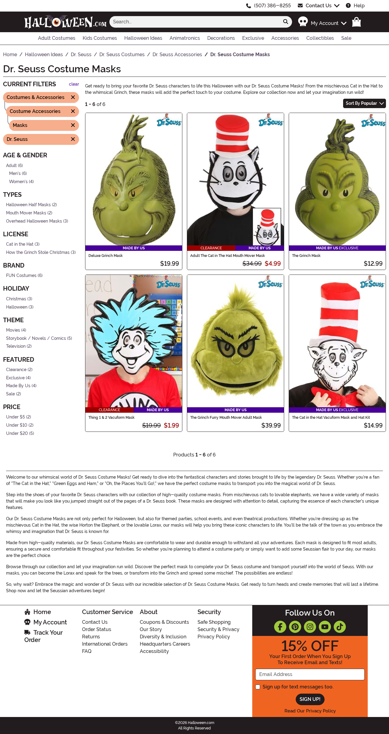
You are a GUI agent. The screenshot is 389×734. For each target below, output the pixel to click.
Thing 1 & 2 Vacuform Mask (111, 417)
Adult (11, 165)
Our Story (151, 629)
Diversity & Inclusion (163, 637)
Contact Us (319, 6)
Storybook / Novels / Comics (36, 338)
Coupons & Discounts (164, 622)
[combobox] (194, 22)
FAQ (86, 651)
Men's (15, 173)
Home (42, 612)
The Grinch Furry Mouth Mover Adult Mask (226, 417)
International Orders (105, 644)
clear (74, 84)
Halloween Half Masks (28, 204)
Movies (13, 330)
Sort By (361, 103)
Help (359, 6)
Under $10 (16, 425)
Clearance (16, 369)
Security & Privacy (218, 629)
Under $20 (17, 433)
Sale (10, 394)
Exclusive (15, 377)
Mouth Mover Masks (26, 213)
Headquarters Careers (165, 644)
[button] (322, 21)
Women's (18, 181)
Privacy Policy (214, 637)
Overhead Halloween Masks (34, 221)
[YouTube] (325, 627)
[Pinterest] (295, 627)
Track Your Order (43, 636)
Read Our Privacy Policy (310, 711)
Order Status (96, 629)
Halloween (16, 306)
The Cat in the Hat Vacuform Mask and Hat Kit (331, 417)
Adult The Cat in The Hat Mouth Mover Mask (227, 256)
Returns (91, 637)
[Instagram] (310, 627)
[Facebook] (280, 627)
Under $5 (15, 417)
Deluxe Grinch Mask (105, 256)
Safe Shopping (214, 622)
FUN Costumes (21, 275)
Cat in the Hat (19, 244)
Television (16, 346)
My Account (50, 622)
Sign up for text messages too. (298, 687)
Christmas (16, 299)
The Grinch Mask (306, 256)
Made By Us (18, 385)
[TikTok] (340, 627)
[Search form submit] (285, 22)
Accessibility (154, 651)
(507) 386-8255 (272, 6)
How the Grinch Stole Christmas (38, 252)
